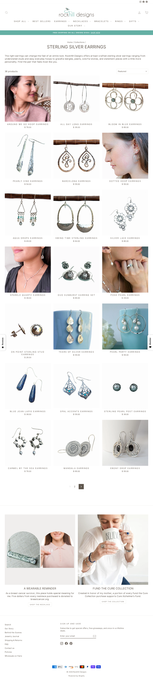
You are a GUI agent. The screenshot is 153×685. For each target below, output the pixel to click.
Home (70, 42)
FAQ (6, 644)
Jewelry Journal (12, 636)
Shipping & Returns (13, 640)
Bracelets (102, 21)
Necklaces (81, 21)
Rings (119, 21)
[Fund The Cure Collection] (113, 549)
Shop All (20, 21)
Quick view (28, 119)
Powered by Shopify (76, 676)
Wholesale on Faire (13, 656)
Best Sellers (42, 21)
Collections (79, 42)
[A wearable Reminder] (40, 549)
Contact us (9, 648)
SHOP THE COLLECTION (113, 601)
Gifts (133, 21)
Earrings (61, 21)
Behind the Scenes (13, 632)
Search (8, 624)
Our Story (75, 25)
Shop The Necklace (40, 604)
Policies (8, 652)
